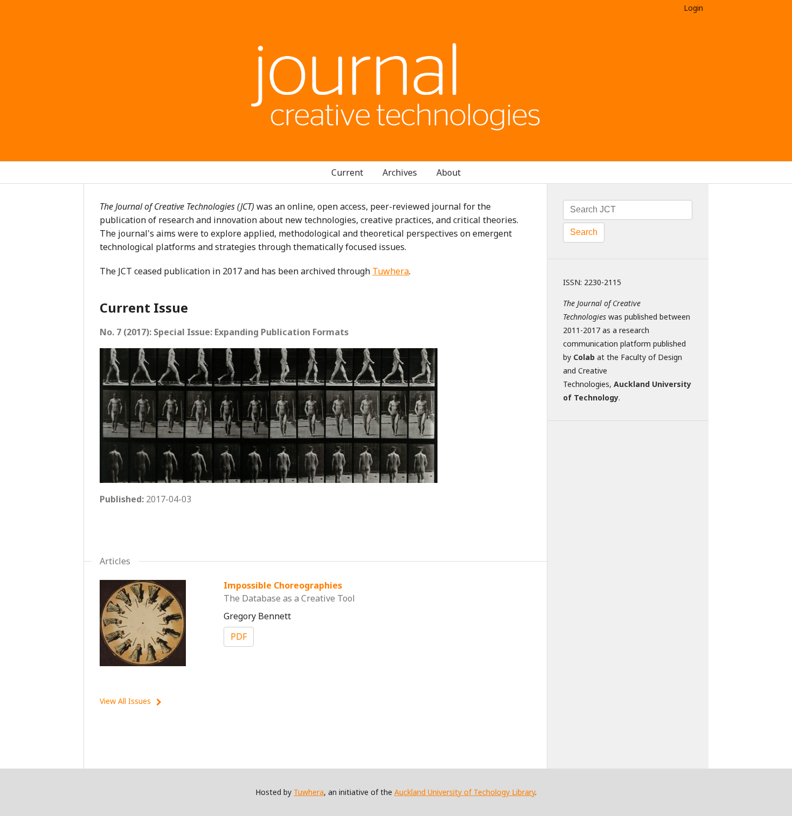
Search (584, 232)
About (448, 172)
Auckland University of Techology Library (464, 792)
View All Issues (125, 701)
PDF (239, 636)
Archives (400, 172)
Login (693, 8)
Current (347, 172)
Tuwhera (390, 271)
